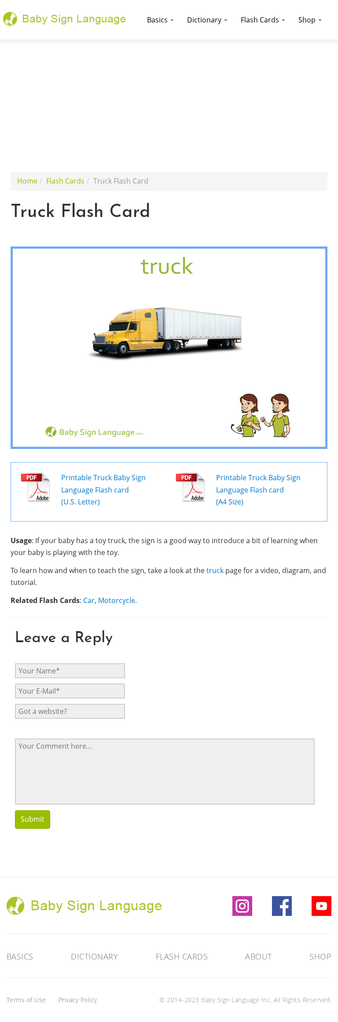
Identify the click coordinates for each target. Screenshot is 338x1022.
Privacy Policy (78, 1000)
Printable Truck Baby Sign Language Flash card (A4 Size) (258, 490)
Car (89, 600)
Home (27, 181)
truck (215, 570)
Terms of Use (26, 1000)
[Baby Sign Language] (64, 18)
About (258, 956)
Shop (307, 20)
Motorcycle (116, 600)
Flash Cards (261, 20)
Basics (158, 20)
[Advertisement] (169, 105)
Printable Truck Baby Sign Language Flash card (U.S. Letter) (103, 490)
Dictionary (205, 20)
